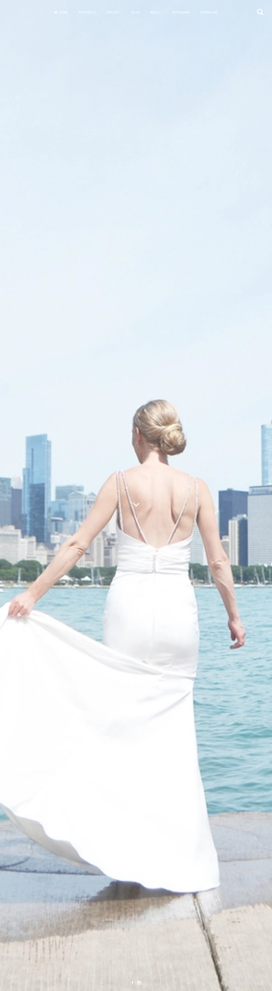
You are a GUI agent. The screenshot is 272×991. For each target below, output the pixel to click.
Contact (113, 12)
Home (63, 12)
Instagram (181, 12)
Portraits (87, 12)
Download (209, 12)
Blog (135, 12)
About (156, 12)
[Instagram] (139, 983)
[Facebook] (132, 983)
